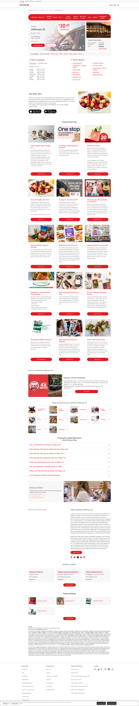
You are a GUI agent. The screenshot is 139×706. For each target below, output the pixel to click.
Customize (5, 703)
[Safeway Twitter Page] (98, 670)
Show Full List (76, 79)
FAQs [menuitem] (61, 54)
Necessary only (101, 703)
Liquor (42, 429)
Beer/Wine (63, 429)
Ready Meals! (76, 75)
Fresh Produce (105, 409)
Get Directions (35, 41)
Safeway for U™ (77, 77)
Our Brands (24, 676)
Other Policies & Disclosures (78, 693)
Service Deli (84, 419)
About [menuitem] (71, 54)
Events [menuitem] (80, 54)
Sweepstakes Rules (27, 683)
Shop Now (51, 45)
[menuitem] (33, 17)
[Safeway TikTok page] (112, 670)
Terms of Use (74, 669)
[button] (112, 5)
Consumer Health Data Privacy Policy (80, 676)
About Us (48, 669)
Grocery (22, 1)
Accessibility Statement (77, 683)
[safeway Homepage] (24, 5)
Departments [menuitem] (54, 54)
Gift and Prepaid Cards (27, 686)
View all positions (38, 496)
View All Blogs (71, 618)
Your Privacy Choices (76, 679)
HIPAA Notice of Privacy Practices (79, 686)
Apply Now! (96, 72)
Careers (48, 672)
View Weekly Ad (38, 45)
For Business (38, 1)
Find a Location (71, 585)
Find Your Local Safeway (28, 690)
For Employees (50, 683)
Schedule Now (100, 219)
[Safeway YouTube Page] (109, 670)
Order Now (45, 174)
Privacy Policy (74, 672)
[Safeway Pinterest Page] (101, 670)
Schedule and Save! (98, 63)
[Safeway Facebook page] (95, 670)
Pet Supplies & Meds (42, 409)
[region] (69, 703)
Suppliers (48, 679)
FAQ (23, 672)
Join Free (45, 219)
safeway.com (77, 552)
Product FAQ (25, 696)
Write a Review (103, 48)
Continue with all (112, 703)
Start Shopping (44, 359)
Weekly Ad (32, 579)
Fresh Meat (84, 409)
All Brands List (25, 700)
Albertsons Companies (52, 676)
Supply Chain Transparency (77, 690)
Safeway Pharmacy (26, 693)
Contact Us (24, 669)
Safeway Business (98, 75)
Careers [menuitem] (66, 54)
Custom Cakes (76, 70)
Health (26, 1)
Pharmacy (32, 1)
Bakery (63, 419)
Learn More (73, 174)
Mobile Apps (25, 679)
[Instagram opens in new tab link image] (105, 670)
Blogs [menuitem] (75, 54)
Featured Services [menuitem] (44, 54)
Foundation (49, 686)
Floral (42, 419)
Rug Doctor (76, 72)
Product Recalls (50, 690)
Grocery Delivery (77, 63)
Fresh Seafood (63, 409)
